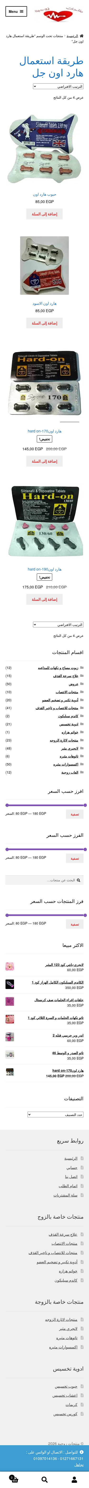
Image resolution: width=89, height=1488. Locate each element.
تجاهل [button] (79, 1464)
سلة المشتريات (65, 1195)
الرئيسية (72, 35)
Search (44, 1480)
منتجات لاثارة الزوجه (64, 740)
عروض (73, 683)
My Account (74, 1480)
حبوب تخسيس (66, 1386)
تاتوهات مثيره (69, 756)
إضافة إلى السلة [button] (44, 214)
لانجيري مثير (69, 748)
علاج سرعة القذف (65, 675)
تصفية (75, 814)
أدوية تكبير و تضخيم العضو (60, 700)
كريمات (71, 1404)
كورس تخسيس (65, 1413)
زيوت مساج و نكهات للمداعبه (58, 667)
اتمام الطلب (68, 1185)
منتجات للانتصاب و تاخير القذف (57, 707)
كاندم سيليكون (68, 715)
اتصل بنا (71, 1176)
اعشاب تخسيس (64, 1395)
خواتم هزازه (70, 732)
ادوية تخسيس (68, 724)
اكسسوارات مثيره (65, 764)
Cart (20, 1475)
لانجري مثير (68, 1328)
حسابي (71, 1167)
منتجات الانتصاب (67, 691)
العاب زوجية (69, 772)
